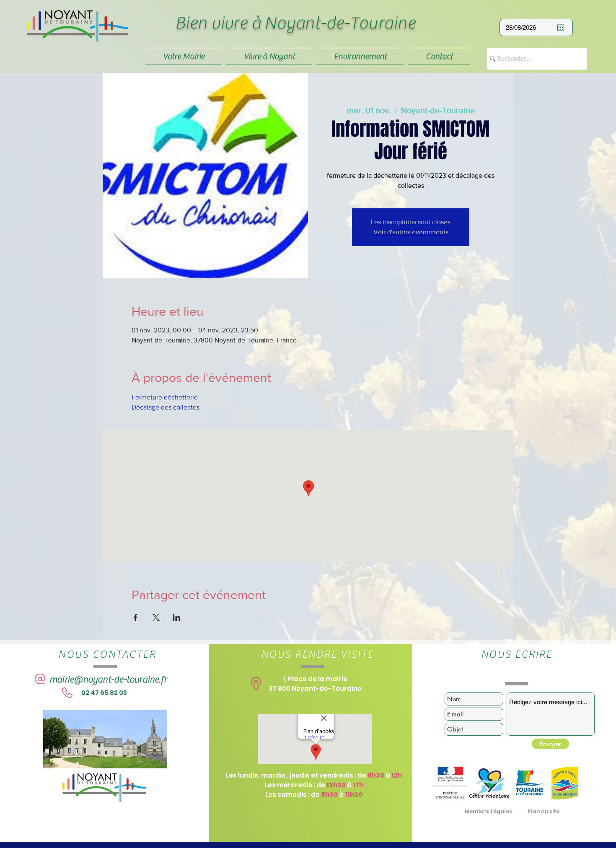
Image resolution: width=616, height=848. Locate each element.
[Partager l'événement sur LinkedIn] (177, 617)
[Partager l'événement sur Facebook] (136, 617)
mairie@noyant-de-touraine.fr (108, 679)
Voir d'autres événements (410, 232)
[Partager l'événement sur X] (156, 617)
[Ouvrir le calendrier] (560, 27)
